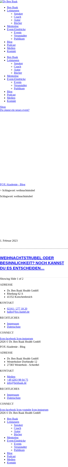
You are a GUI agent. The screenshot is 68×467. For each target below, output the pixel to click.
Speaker (18, 13)
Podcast (11, 44)
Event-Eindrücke (16, 29)
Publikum (19, 38)
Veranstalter (20, 35)
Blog (9, 41)
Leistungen (13, 10)
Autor (17, 19)
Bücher (18, 23)
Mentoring (12, 26)
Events (17, 32)
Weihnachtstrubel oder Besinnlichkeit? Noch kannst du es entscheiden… (32, 263)
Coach (17, 16)
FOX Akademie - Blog (12, 184)
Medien (11, 48)
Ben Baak (12, 7)
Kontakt (11, 51)
